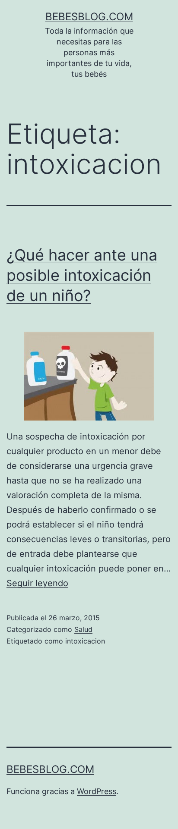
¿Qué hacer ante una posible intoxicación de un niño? (81, 275)
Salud (83, 629)
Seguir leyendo (37, 583)
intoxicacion (85, 641)
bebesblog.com (89, 16)
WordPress (96, 791)
